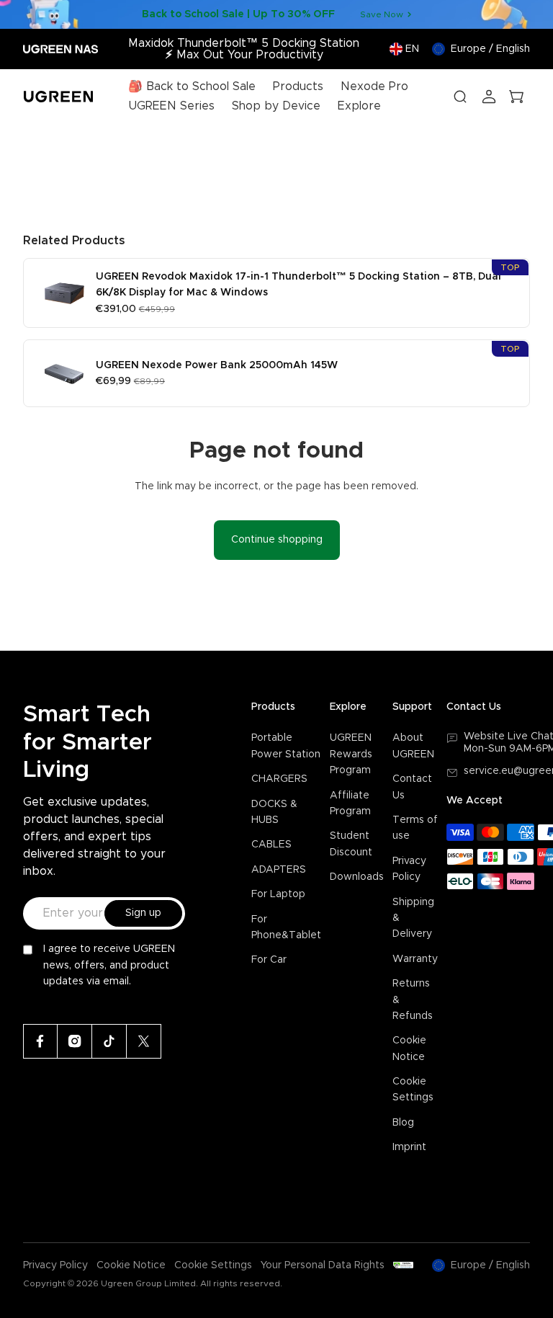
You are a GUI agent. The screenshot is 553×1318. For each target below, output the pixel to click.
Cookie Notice (131, 1265)
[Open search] (460, 96)
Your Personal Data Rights (323, 1265)
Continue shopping (277, 540)
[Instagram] (75, 1041)
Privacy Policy (55, 1265)
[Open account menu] (489, 96)
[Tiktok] (109, 1041)
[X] (144, 1041)
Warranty (415, 959)
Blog (403, 1123)
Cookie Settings (213, 1265)
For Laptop (278, 894)
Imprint (409, 1147)
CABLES (271, 845)
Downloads (357, 877)
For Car (269, 960)
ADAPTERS (278, 870)
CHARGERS (279, 779)
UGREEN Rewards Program (351, 754)
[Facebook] (40, 1041)
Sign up (143, 913)
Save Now (381, 14)
